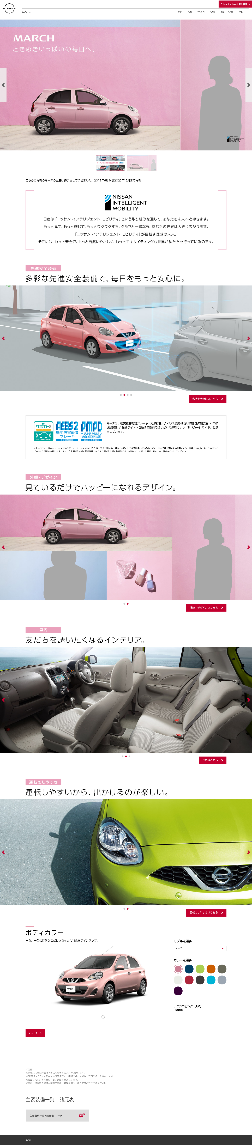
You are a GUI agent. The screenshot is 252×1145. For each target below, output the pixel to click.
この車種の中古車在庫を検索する (235, 4)
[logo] (9, 8)
